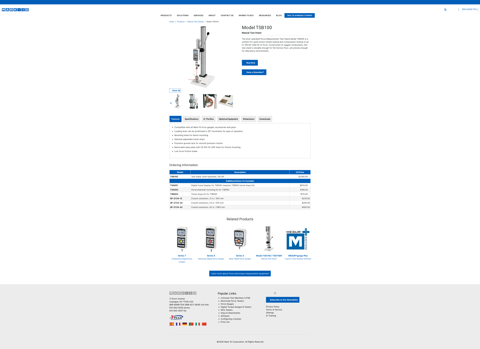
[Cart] (469, 2)
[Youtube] (453, 10)
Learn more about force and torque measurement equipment (240, 273)
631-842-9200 (176, 307)
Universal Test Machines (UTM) (235, 298)
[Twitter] (445, 9)
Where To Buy (246, 15)
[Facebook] (441, 10)
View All (176, 90)
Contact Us (227, 15)
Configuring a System (231, 319)
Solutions (183, 15)
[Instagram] (456, 10)
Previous (170, 103)
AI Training (271, 315)
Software (225, 316)
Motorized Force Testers (232, 301)
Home (171, 21)
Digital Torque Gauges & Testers (236, 307)
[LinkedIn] (449, 10)
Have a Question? (255, 72)
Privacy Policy (272, 306)
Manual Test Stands (196, 21)
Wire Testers (226, 310)
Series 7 (182, 258)
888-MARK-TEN (469, 9)
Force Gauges (227, 304)
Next (232, 103)
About (212, 15)
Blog (279, 15)
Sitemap (270, 312)
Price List (225, 322)
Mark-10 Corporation (234, 342)
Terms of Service (274, 309)
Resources (265, 15)
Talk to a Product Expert (299, 15)
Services (198, 15)
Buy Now (250, 62)
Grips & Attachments (230, 313)
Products (166, 15)
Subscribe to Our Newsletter (283, 300)
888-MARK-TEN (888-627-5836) (184, 304)
